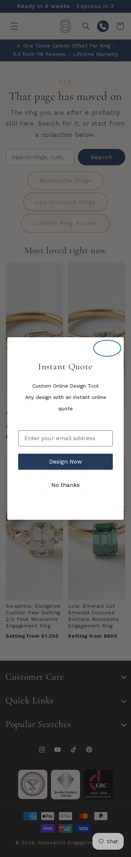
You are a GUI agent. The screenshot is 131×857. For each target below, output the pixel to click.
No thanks (65, 484)
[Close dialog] (107, 348)
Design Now (65, 461)
